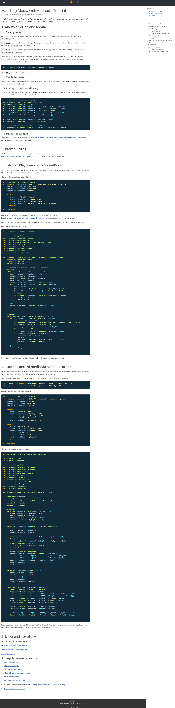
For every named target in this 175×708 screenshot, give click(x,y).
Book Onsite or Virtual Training (159, 13)
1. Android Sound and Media (156, 27)
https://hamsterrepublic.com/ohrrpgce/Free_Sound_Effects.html (23, 218)
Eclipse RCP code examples (13, 669)
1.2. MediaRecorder (155, 31)
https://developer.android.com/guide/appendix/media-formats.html (54, 138)
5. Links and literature (154, 47)
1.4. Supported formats (156, 36)
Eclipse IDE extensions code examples (17, 673)
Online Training (32, 685)
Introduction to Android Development (14, 645)
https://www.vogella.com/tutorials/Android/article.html (20, 156)
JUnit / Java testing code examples (16, 680)
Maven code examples (11, 677)
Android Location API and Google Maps (14, 650)
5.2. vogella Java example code (159, 51)
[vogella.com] (74, 2)
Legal (66, 707)
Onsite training (45, 685)
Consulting (153, 15)
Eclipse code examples (11, 666)
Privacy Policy (74, 707)
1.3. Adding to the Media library (159, 33)
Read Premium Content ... (157, 11)
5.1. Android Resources (156, 49)
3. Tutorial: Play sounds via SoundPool (160, 40)
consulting (61, 685)
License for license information (14, 689)
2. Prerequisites (152, 38)
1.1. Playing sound (155, 29)
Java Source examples (11, 662)
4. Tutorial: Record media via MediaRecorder (157, 43)
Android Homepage (8, 654)
